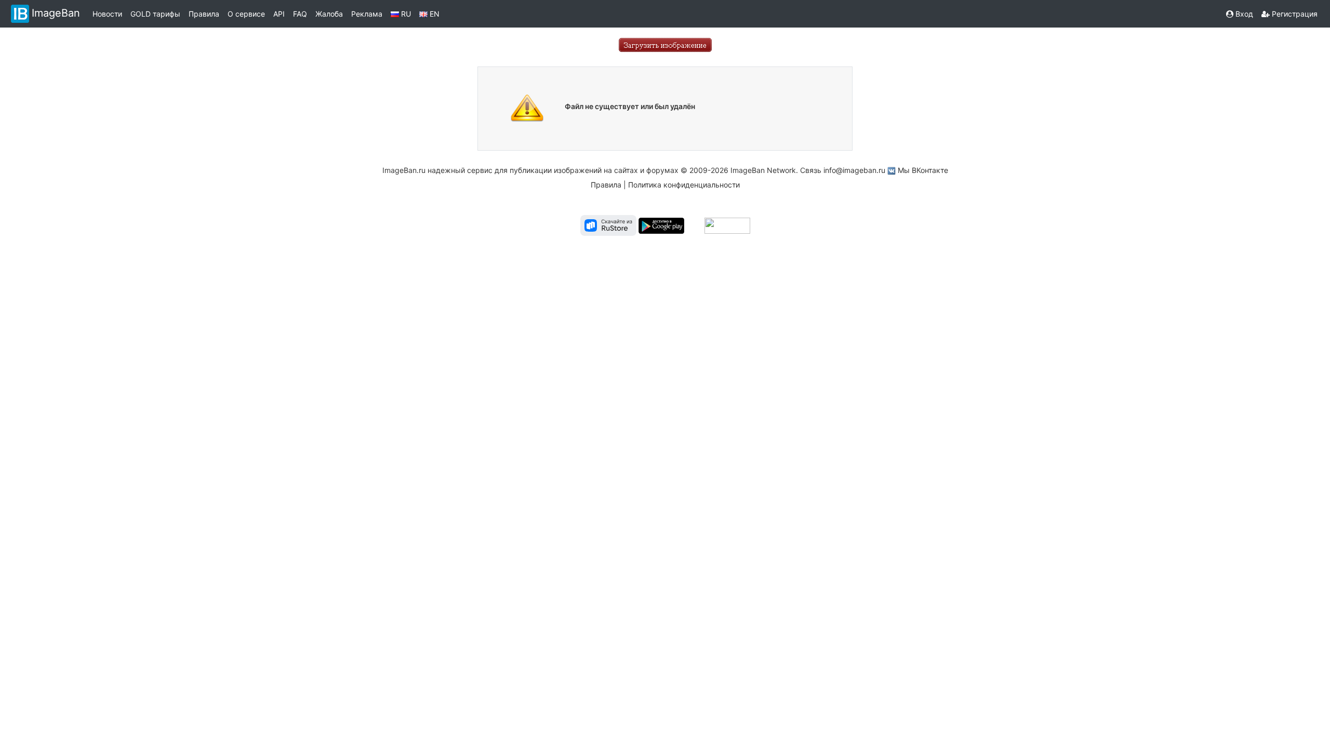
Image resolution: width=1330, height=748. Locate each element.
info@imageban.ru (854, 170)
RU (405, 13)
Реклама (366, 13)
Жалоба (329, 13)
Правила (204, 13)
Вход (1243, 13)
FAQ (300, 13)
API (279, 13)
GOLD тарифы (155, 13)
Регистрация (1294, 13)
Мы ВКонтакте (923, 170)
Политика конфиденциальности (684, 184)
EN (434, 13)
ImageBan (56, 13)
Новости (107, 13)
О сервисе (246, 13)
